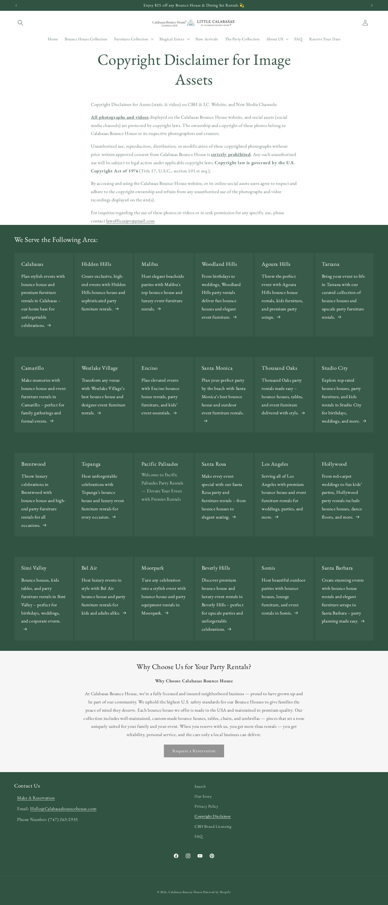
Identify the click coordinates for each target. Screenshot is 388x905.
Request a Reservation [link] (194, 750)
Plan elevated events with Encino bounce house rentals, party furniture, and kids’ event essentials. (160, 396)
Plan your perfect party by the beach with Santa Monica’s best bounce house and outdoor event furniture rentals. (224, 396)
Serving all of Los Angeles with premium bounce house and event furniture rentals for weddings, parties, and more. (284, 496)
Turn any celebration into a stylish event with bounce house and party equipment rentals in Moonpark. (163, 596)
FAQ (199, 836)
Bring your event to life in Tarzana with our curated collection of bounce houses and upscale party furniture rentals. (343, 296)
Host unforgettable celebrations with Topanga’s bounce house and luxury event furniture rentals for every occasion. (103, 496)
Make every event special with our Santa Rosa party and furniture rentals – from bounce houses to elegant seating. (224, 496)
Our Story (203, 796)
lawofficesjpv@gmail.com (130, 221)
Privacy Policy (206, 806)
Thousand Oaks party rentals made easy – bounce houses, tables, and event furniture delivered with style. (282, 396)
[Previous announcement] (16, 5)
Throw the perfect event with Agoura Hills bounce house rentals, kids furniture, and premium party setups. (282, 296)
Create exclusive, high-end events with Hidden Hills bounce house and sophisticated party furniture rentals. (104, 292)
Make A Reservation (36, 798)
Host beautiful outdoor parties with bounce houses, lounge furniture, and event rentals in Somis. (283, 596)
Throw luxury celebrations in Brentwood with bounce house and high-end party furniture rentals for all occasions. (43, 500)
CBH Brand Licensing (213, 826)
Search (200, 786)
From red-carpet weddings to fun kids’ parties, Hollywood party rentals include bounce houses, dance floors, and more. (342, 496)
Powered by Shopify (217, 892)
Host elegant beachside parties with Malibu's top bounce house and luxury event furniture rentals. (162, 292)
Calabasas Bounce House (185, 892)
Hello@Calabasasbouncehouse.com (63, 809)
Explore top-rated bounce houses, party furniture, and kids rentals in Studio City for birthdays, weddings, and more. (342, 400)
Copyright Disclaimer (213, 816)
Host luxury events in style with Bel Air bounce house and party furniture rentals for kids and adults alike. (104, 596)
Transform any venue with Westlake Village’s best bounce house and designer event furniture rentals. (104, 396)
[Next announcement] (372, 5)
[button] (20, 22)
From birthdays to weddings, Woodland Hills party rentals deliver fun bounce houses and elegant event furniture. (221, 296)
